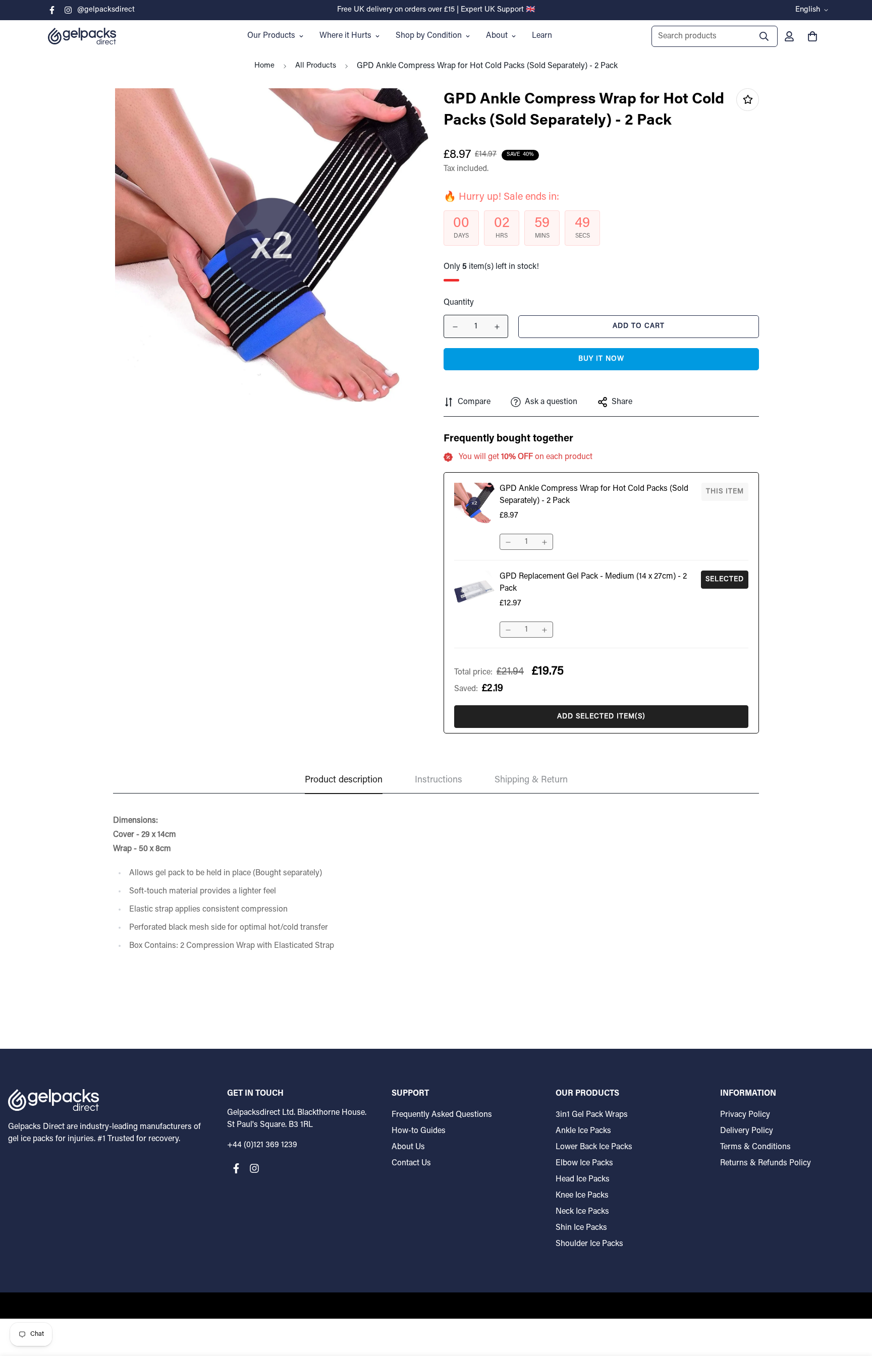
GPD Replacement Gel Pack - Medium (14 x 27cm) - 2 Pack (593, 583)
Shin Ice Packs (581, 1228)
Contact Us (411, 1163)
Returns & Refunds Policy (765, 1163)
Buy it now (601, 359)
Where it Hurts (345, 36)
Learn (542, 36)
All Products (315, 66)
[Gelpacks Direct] (82, 36)
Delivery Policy (746, 1131)
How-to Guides (419, 1131)
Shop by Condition (429, 36)
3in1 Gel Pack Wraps (592, 1115)
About (497, 36)
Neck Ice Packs (582, 1212)
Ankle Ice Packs (583, 1131)
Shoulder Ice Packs (589, 1244)
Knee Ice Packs (582, 1196)
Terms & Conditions (755, 1147)
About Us (408, 1147)
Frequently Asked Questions (442, 1115)
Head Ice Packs (583, 1179)
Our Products (271, 36)
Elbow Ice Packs (584, 1163)
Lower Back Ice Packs (594, 1147)
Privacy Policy (745, 1115)
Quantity (459, 303)
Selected (724, 579)
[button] (810, 36)
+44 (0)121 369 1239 (262, 1145)
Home (264, 66)
